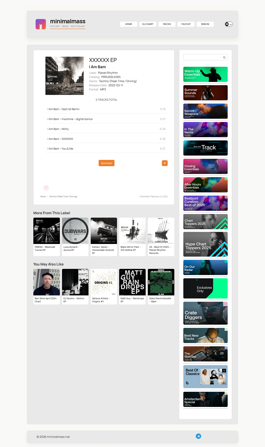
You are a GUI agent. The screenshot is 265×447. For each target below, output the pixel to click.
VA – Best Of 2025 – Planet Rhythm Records (160, 250)
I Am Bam (97, 66)
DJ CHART (147, 24)
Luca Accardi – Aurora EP (71, 248)
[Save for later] (165, 163)
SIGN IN (205, 24)
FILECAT (186, 24)
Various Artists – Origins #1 (101, 300)
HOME (128, 24)
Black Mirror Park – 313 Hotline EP (131, 248)
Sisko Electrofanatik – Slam (160, 300)
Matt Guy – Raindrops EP (132, 300)
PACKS (167, 24)
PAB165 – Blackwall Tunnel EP (45, 248)
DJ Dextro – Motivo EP (73, 300)
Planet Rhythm (108, 73)
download (106, 163)
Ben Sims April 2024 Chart (46, 300)
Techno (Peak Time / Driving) (118, 81)
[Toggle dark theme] (229, 24)
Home (43, 196)
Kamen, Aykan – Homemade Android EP (103, 250)
